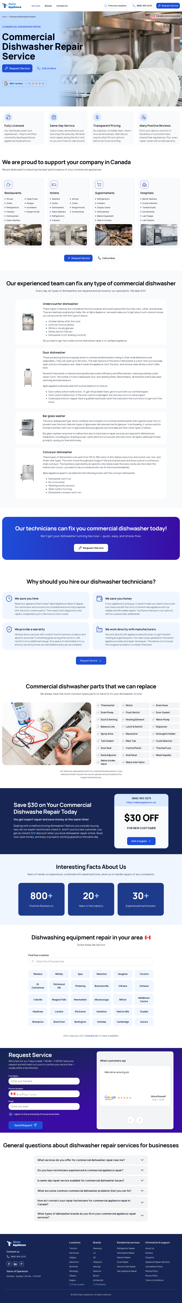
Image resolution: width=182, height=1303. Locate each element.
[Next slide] (139, 1120)
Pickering (80, 985)
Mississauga (102, 999)
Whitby (59, 974)
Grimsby (101, 1021)
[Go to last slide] (130, 1120)
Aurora (144, 1021)
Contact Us (91, 1035)
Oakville (38, 999)
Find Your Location (38, 955)
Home (4, 17)
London (59, 1011)
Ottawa (123, 985)
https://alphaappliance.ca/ (141, 802)
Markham (38, 1011)
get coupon (139, 841)
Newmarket (80, 999)
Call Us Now (49, 68)
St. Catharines (38, 986)
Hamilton (102, 1011)
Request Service (170, 5)
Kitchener (80, 1011)
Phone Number (16, 1089)
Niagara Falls (59, 999)
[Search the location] (32, 961)
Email (11, 1101)
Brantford (59, 1021)
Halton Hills (123, 1011)
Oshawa (144, 985)
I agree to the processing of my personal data (36, 1114)
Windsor (38, 974)
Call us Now (108, 258)
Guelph (144, 1011)
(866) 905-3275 (141, 798)
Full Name (13, 1076)
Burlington (80, 1021)
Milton (122, 999)
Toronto (144, 974)
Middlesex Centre (144, 999)
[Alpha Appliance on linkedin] (15, 1264)
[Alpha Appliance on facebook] (9, 1264)
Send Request (23, 1125)
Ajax (80, 974)
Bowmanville (102, 985)
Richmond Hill (59, 986)
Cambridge (123, 1021)
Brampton (38, 1021)
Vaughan (123, 974)
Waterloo (102, 974)
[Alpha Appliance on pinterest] (21, 1264)
